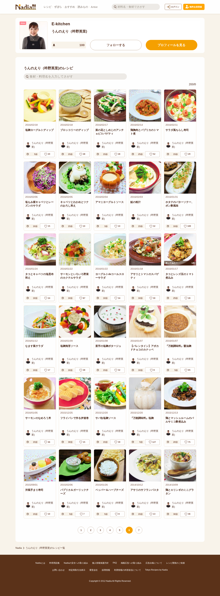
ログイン (175, 7)
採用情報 (106, 570)
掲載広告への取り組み (131, 563)
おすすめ (70, 6)
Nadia (18, 547)
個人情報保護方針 (100, 563)
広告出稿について (154, 563)
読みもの (83, 6)
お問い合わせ (58, 570)
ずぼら (58, 6)
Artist (94, 7)
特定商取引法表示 (77, 570)
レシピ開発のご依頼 (175, 563)
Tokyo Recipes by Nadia (156, 570)
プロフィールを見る (171, 45)
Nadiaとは (40, 563)
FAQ (115, 563)
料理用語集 (54, 563)
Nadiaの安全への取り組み (76, 563)
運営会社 (93, 570)
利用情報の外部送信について (127, 570)
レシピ (47, 6)
